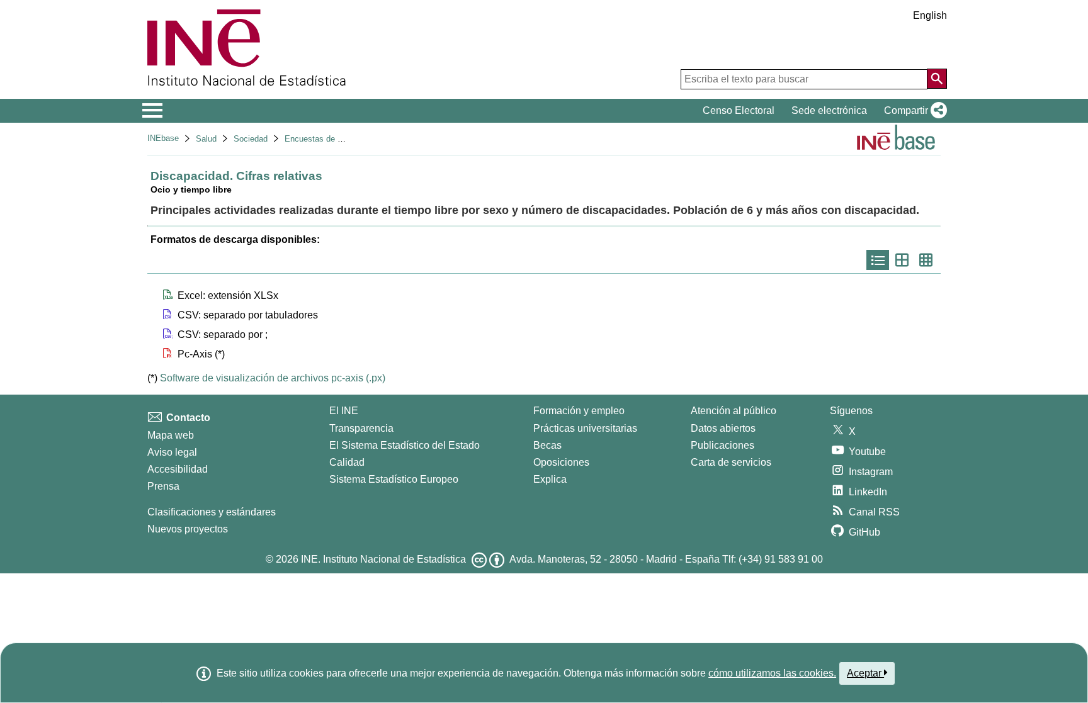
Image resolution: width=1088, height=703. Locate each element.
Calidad (347, 462)
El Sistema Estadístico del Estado (404, 445)
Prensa (163, 486)
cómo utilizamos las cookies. (772, 673)
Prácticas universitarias (585, 428)
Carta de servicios (731, 462)
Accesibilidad (177, 469)
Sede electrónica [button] (829, 110)
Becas (547, 445)
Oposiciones (561, 462)
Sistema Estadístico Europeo (393, 479)
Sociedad (251, 138)
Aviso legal (172, 452)
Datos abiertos (723, 428)
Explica (550, 479)
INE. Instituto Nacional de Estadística (383, 559)
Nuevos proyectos (187, 529)
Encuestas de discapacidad (335, 138)
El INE (343, 410)
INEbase (163, 138)
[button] (913, 110)
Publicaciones (722, 445)
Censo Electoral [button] (738, 110)
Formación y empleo (579, 410)
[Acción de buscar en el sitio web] (937, 79)
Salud (206, 138)
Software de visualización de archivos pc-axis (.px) (272, 378)
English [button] (930, 15)
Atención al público (733, 410)
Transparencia (361, 428)
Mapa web (170, 435)
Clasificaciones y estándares (211, 512)
